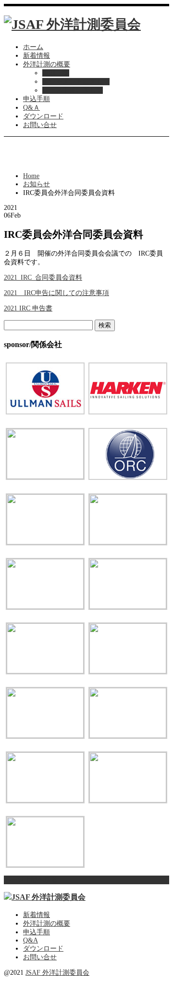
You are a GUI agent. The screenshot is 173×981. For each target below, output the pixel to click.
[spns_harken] (127, 412)
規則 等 (55, 73)
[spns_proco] (45, 606)
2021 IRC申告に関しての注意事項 (56, 293)
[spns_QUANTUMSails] (127, 542)
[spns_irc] (127, 735)
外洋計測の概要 (46, 64)
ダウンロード (43, 116)
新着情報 (36, 55)
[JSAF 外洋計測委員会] (72, 24)
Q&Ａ (31, 107)
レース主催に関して (72, 90)
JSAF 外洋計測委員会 (57, 972)
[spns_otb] (45, 542)
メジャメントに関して (76, 81)
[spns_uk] (127, 800)
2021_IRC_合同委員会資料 (43, 277)
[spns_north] (127, 606)
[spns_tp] (45, 800)
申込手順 (36, 99)
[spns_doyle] (45, 864)
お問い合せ (40, 125)
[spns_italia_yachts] (45, 476)
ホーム (33, 47)
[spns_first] (127, 671)
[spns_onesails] (45, 735)
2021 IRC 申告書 (28, 308)
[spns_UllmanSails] (45, 412)
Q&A (30, 940)
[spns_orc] (127, 477)
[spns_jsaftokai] (45, 671)
